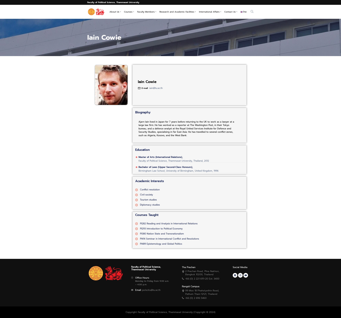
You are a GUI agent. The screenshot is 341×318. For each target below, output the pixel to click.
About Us (114, 11)
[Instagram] (240, 275)
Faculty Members (146, 11)
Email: (148, 290)
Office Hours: (142, 277)
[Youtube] (245, 275)
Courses (128, 11)
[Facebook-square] (235, 275)
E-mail (145, 88)
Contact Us (230, 11)
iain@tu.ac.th (156, 88)
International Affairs (209, 11)
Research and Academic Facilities (176, 11)
